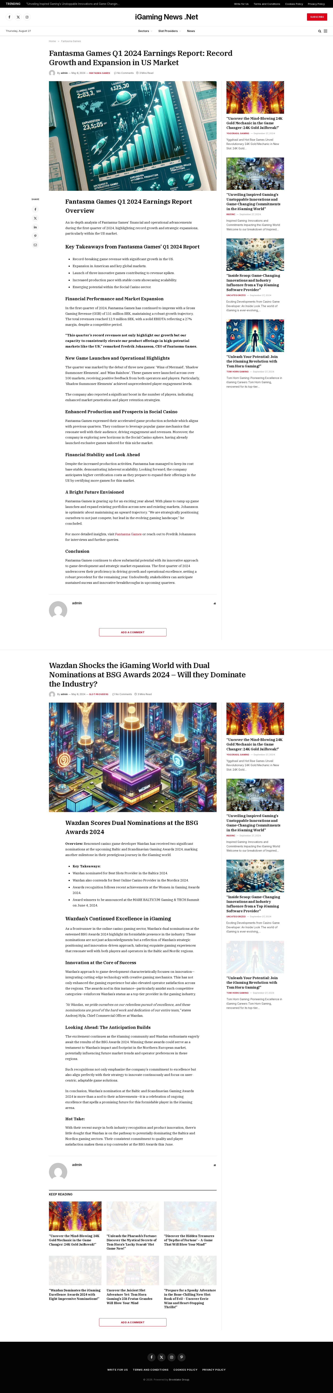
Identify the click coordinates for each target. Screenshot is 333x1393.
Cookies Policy (294, 3)
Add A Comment (133, 632)
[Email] (35, 244)
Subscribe (317, 16)
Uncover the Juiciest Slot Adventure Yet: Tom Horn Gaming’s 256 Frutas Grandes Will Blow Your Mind (129, 1296)
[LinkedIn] (35, 227)
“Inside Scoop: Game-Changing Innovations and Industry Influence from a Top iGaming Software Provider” (253, 282)
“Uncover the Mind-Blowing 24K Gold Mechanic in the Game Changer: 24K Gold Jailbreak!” (254, 123)
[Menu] (325, 31)
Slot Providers (168, 31)
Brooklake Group (179, 1379)
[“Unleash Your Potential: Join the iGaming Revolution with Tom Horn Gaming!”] (255, 335)
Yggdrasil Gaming (237, 133)
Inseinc (230, 214)
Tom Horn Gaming (237, 371)
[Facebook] (35, 209)
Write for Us (241, 3)
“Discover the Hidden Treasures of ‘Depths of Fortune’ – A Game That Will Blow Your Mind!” (189, 1240)
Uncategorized (236, 295)
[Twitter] (35, 218)
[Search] (320, 31)
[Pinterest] (35, 236)
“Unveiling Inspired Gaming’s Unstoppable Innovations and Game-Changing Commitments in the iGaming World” (74, 3)
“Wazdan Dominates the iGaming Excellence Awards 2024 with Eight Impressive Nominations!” (74, 1294)
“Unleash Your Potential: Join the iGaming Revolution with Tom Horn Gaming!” (252, 361)
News (191, 31)
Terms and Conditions (267, 3)
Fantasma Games (99, 73)
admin (64, 73)
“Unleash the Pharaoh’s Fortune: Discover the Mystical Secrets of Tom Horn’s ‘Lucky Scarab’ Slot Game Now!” (132, 1242)
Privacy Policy (316, 3)
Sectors (143, 31)
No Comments (125, 73)
